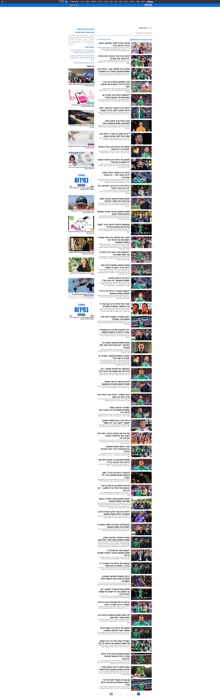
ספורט (137, 1)
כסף (116, 1)
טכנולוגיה (93, 1)
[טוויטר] (72, 5)
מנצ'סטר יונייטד (84, 35)
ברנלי (69, 42)
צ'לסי (92, 37)
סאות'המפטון (143, 28)
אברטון (75, 37)
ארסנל (77, 35)
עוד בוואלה (90, 66)
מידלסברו (91, 39)
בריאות (106, 1)
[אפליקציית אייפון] (74, 5)
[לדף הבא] (111, 694)
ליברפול (89, 37)
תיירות (100, 1)
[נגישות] (2, 2)
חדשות (143, 1)
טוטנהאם (84, 37)
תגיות (150, 28)
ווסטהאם (70, 37)
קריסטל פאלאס (76, 42)
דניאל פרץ (91, 35)
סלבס (120, 1)
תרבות (126, 1)
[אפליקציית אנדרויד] (77, 5)
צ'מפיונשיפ (79, 37)
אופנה (87, 1)
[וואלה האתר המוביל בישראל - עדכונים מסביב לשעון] (150, 2)
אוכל (111, 1)
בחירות (132, 1)
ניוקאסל (85, 39)
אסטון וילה (78, 39)
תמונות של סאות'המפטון (85, 29)
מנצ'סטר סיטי (71, 35)
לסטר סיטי (71, 39)
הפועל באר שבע (90, 42)
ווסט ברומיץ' (91, 44)
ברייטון (83, 42)
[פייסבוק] (69, 5)
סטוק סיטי (70, 44)
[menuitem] (142, 2)
